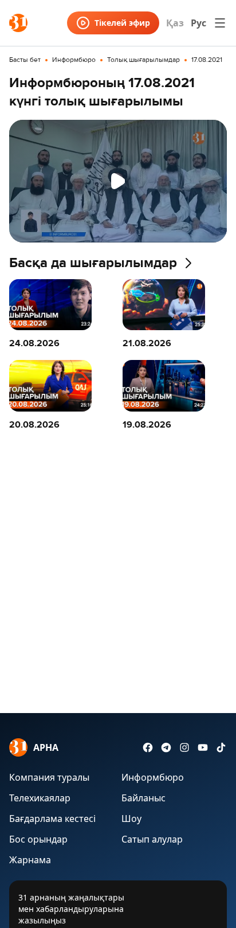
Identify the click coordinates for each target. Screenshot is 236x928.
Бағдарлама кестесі (52, 818)
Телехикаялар (39, 798)
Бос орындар (38, 839)
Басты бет (25, 60)
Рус (198, 23)
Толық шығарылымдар (143, 60)
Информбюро (74, 60)
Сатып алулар (152, 839)
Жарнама (30, 859)
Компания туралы (49, 777)
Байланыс (143, 798)
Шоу (131, 818)
